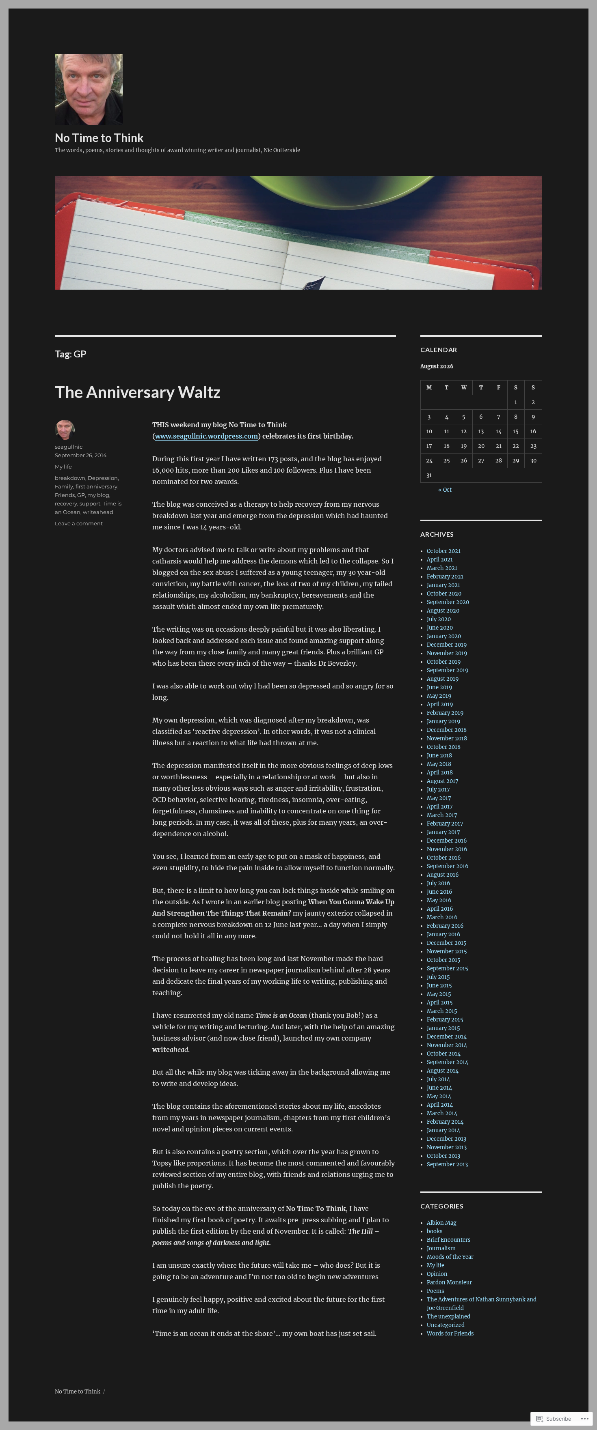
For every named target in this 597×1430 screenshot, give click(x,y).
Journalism (441, 1248)
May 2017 (439, 798)
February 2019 (445, 713)
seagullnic (68, 446)
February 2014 (445, 1121)
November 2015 (447, 951)
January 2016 (444, 934)
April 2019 (440, 704)
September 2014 (447, 1062)
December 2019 (447, 644)
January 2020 (444, 636)
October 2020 (444, 593)
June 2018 (439, 755)
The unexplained (448, 1316)
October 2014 (444, 1053)
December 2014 (447, 1036)
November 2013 (447, 1147)
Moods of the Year (450, 1257)
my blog (98, 495)
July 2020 (439, 619)
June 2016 (439, 891)
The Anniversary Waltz (138, 392)
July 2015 (438, 977)
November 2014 (447, 1045)
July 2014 (438, 1079)
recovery (66, 503)
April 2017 (440, 806)
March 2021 (442, 568)
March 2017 (442, 815)
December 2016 (447, 840)
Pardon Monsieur (449, 1282)
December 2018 (447, 730)
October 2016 (444, 857)
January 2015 (443, 1028)
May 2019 (439, 695)
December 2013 (446, 1138)
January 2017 (443, 832)
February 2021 (445, 576)
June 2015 (439, 985)
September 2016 (448, 866)
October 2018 (444, 747)
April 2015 (440, 1002)
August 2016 (443, 874)
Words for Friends (450, 1333)
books (435, 1231)
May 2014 (439, 1096)
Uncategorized (446, 1325)
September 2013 (447, 1164)
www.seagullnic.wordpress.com (206, 436)
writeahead (98, 512)
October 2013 (443, 1156)
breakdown (70, 478)
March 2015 (442, 1011)
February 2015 (445, 1019)
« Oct (445, 489)
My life (63, 466)
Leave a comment (79, 523)
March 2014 (442, 1113)
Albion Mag (441, 1222)
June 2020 (440, 627)
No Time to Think (99, 137)
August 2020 (443, 610)
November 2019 (447, 653)
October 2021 (444, 551)
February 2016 (445, 926)
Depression (103, 478)
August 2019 (443, 678)
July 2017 (438, 789)
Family (64, 486)
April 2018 (440, 772)
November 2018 (447, 738)
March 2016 (442, 917)
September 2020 (448, 602)
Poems (435, 1291)
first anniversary (96, 486)
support (90, 503)
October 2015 (444, 960)
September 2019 (448, 670)
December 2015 (447, 943)
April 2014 (440, 1104)
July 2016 (438, 883)
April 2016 (440, 908)
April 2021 (440, 559)
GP (81, 495)
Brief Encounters (449, 1239)
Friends (65, 495)
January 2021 (443, 585)
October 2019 (444, 661)
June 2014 (439, 1087)
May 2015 (439, 994)
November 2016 (447, 849)
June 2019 (439, 687)
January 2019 (444, 721)
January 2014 (443, 1130)
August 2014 (443, 1070)
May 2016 (439, 900)
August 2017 (443, 781)
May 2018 (439, 764)
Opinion (437, 1274)
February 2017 (445, 823)
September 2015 (447, 968)
